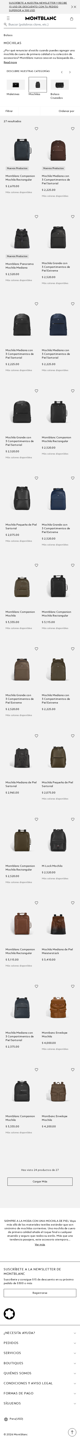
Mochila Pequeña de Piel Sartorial (21, 527)
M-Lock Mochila (52, 866)
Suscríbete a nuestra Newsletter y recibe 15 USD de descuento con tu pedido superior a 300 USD (33, 7)
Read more (10, 62)
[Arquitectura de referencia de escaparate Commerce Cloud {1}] (41, 18)
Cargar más (40, 1181)
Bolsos (8, 35)
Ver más (40, 1244)
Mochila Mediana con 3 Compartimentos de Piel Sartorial (56, 180)
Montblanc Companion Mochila (20, 614)
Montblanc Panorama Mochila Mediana (19, 266)
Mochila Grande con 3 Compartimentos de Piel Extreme (56, 267)
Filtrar (9, 111)
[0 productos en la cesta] (73, 21)
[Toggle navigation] (8, 18)
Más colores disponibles (19, 192)
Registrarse (40, 1293)
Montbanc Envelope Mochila (55, 1035)
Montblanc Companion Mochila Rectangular (20, 178)
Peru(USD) (16, 1419)
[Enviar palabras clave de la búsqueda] (5, 24)
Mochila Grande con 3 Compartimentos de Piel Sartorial (20, 441)
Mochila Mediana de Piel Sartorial (21, 784)
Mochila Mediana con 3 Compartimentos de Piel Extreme (56, 699)
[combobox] (40, 25)
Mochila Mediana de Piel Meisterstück (57, 951)
